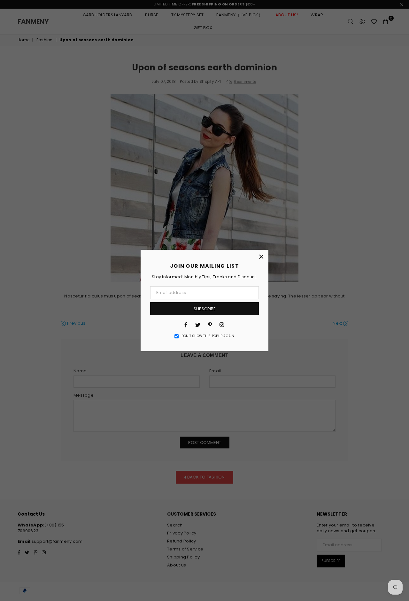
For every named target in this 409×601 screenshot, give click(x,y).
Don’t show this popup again (208, 336)
